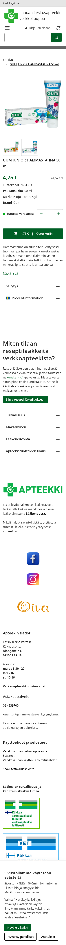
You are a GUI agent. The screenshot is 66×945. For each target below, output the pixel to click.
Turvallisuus (15, 415)
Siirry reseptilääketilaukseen (25, 399)
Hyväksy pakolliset (21, 937)
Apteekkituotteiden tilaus (26, 451)
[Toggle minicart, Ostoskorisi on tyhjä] (58, 28)
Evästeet (9, 756)
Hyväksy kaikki (17, 928)
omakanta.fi (15, 377)
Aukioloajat (9, 3)
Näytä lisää (10, 273)
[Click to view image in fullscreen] (33, 104)
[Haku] (56, 37)
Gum (16, 203)
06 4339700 (11, 705)
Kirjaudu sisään (40, 28)
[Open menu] (7, 28)
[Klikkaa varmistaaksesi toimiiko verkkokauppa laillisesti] (33, 813)
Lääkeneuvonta (18, 439)
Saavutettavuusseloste (18, 769)
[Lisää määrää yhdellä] (58, 213)
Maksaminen (16, 427)
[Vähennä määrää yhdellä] (41, 213)
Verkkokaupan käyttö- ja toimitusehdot (30, 760)
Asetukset (48, 937)
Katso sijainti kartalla (17, 642)
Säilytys (12, 286)
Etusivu (8, 60)
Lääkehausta (35, 514)
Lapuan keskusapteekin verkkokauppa (41, 15)
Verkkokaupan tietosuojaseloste (25, 751)
